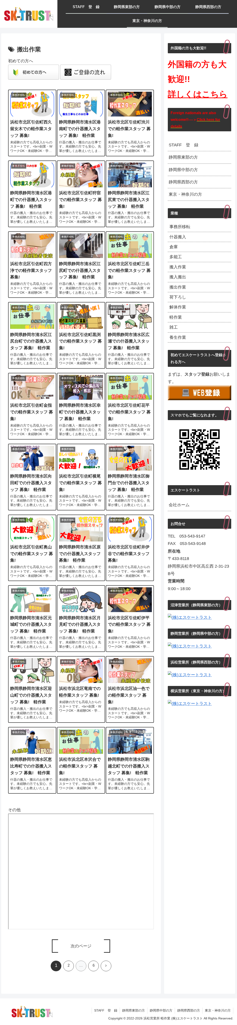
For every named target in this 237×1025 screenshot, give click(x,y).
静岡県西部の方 (183, 182)
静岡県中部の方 (183, 169)
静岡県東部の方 (183, 157)
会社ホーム (179, 505)
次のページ (81, 946)
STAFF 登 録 (183, 145)
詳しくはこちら (198, 94)
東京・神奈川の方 (185, 194)
